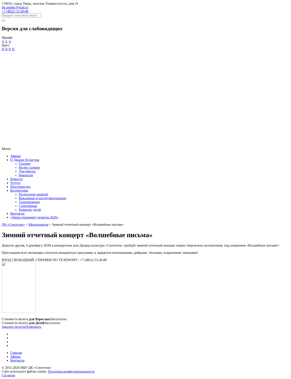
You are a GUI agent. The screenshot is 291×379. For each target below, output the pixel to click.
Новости (16, 179)
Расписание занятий (33, 194)
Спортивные (28, 206)
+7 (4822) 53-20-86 (15, 11)
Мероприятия (38, 224)
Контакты (17, 213)
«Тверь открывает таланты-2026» (34, 217)
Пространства (20, 186)
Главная (16, 353)
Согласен (8, 375)
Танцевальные (29, 202)
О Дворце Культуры (24, 160)
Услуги (15, 183)
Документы (27, 171)
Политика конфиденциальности (71, 371)
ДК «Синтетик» (13, 224)
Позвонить (33, 327)
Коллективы (19, 190)
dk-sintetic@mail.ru (15, 7)
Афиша (15, 156)
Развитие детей (30, 209)
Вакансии (26, 175)
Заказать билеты (13, 327)
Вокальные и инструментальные (42, 198)
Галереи (24, 163)
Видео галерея (29, 167)
